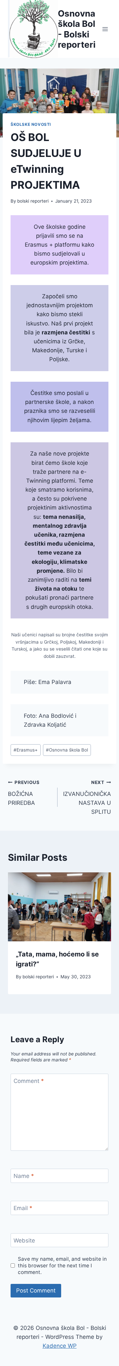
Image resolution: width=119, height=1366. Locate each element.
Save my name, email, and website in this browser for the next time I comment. (62, 1265)
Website (24, 1240)
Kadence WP (60, 1345)
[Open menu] (105, 29)
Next (103, 933)
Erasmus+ (26, 750)
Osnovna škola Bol (67, 750)
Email (23, 1208)
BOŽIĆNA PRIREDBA (24, 793)
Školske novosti (31, 124)
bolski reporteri (33, 201)
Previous (16, 933)
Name (24, 1176)
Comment (29, 1081)
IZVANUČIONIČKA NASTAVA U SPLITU (87, 797)
